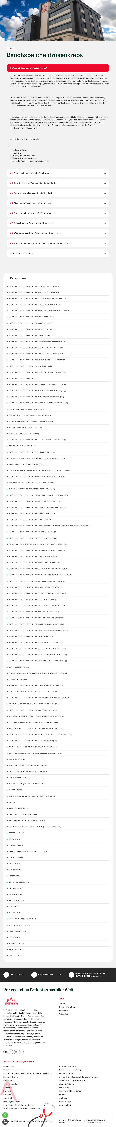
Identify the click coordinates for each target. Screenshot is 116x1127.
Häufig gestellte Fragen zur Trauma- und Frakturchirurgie (38, 569)
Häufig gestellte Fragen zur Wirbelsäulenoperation (35, 563)
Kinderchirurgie (64, 1088)
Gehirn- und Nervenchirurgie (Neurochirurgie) (32, 796)
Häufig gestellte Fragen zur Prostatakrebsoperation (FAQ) (38, 403)
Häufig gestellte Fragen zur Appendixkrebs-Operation (36, 354)
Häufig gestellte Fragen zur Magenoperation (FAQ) (34, 612)
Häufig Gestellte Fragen (21, 378)
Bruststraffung (17, 759)
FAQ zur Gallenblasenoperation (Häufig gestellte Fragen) (38, 673)
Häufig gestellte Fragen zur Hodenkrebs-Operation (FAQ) (37, 391)
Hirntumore (15, 864)
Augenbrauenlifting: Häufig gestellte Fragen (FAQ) (34, 704)
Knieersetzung (16, 894)
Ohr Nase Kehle (65, 1102)
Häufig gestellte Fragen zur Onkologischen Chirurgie (36, 587)
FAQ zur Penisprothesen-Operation (26, 409)
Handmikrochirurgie (10, 1077)
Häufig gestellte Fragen (67, 1007)
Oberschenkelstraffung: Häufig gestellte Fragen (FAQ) (36, 716)
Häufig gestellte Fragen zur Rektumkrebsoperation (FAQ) (37, 440)
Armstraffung (16, 950)
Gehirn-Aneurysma (18, 778)
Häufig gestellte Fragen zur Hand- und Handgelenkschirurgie (40, 575)
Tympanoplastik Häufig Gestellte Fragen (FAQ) (32, 489)
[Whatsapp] (5, 1115)
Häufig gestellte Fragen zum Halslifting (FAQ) (32, 452)
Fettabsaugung (16, 833)
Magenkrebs (15, 913)
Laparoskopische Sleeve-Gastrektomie (28, 851)
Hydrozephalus (16, 943)
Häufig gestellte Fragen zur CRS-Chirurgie (30, 366)
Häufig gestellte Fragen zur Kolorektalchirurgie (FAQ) (36, 624)
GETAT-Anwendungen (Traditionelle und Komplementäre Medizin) (27, 1073)
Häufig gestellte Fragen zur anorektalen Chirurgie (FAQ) (37, 649)
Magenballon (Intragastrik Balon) (26, 784)
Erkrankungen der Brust (68, 1066)
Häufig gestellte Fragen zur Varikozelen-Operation (35, 305)
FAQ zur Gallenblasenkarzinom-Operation (30, 415)
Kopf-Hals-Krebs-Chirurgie (22, 919)
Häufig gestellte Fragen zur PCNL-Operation (31, 335)
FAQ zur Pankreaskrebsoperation (25, 427)
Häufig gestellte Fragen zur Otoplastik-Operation (34, 501)
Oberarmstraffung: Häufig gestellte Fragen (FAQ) (33, 722)
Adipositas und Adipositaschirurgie (72, 1080)
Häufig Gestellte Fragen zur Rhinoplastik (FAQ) (32, 532)
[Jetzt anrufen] (5, 1122)
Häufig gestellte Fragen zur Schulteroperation (33, 556)
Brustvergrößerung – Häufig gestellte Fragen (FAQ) (35, 753)
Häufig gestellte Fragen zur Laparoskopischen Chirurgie (37, 593)
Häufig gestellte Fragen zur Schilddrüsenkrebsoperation (38, 372)
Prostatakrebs (16, 870)
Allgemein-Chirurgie (19, 808)
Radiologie (7, 1091)
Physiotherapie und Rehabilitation (15, 1070)
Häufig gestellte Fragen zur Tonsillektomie (31, 520)
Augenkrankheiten (66, 1105)
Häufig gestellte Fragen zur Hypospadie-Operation (34, 292)
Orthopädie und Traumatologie (70, 1091)
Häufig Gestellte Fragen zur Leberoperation (31, 636)
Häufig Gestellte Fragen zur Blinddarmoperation (33, 642)
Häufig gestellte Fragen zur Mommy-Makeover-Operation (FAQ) (40, 735)
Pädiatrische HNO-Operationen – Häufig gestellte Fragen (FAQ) (40, 470)
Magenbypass (15, 790)
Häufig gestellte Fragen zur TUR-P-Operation (31, 317)
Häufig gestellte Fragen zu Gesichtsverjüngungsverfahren (39, 698)
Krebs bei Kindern (17, 931)
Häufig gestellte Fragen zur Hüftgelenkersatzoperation (37, 581)
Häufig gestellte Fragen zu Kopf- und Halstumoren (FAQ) (37, 477)
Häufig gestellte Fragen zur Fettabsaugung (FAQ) (33, 741)
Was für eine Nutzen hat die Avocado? (28, 765)
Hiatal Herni (15, 876)
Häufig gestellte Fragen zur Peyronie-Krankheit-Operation (38, 298)
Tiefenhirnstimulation (20, 925)
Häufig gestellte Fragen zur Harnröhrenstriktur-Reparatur (39, 311)
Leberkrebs (14, 907)
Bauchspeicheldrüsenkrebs (23, 814)
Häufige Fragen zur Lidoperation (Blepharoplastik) (35, 827)
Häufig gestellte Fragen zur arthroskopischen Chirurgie (37, 550)
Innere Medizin (8, 1098)
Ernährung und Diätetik (11, 1102)
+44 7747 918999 (17, 975)
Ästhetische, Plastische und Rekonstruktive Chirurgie (78, 1077)
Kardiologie (7, 1080)
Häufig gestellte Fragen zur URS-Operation (30, 329)
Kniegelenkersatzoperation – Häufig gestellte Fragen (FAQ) (38, 544)
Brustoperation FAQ (19, 667)
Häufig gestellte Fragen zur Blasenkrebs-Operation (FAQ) (37, 384)
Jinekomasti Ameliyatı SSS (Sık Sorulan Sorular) (33, 747)
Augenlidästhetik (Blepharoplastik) (27, 821)
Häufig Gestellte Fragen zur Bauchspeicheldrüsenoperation (39, 630)
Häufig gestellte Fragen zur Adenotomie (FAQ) (32, 513)
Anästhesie (7, 1088)
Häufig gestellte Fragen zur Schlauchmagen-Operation (37, 685)
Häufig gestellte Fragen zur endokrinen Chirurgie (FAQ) (37, 606)
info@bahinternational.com (49, 975)
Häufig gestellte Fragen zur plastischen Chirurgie (34, 286)
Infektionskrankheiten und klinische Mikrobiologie (21, 1109)
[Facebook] (5, 1052)
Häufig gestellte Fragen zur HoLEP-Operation (31, 323)
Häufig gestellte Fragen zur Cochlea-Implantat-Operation (38, 495)
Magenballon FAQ (18, 679)
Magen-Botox (16, 845)
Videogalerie (64, 1014)
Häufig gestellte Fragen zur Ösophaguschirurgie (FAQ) (36, 618)
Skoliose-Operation (19, 882)
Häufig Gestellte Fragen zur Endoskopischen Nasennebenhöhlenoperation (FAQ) (49, 526)
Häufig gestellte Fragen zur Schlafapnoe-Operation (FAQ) (38, 507)
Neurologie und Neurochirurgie (70, 1070)
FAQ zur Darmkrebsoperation (23, 446)
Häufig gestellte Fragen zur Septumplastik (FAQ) (33, 538)
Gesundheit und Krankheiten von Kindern (18, 1105)
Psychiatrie (7, 1095)
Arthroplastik (16, 888)
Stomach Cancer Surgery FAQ (24, 434)
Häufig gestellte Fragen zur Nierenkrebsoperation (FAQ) (37, 397)
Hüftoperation (16, 900)
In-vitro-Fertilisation (10, 1084)
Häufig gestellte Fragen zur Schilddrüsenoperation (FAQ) (38, 661)
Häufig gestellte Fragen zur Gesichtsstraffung (33, 710)
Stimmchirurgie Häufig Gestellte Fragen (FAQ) (31, 483)
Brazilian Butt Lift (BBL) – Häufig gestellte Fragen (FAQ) (36, 728)
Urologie (62, 1095)
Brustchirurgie (8, 1066)
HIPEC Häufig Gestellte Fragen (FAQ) (26, 464)
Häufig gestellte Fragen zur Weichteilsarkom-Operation (37, 360)
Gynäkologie (63, 1098)
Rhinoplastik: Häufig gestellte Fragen (28, 771)
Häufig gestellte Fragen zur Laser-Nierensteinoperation (37, 341)
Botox (12, 802)
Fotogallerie (63, 1010)
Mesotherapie (15, 839)
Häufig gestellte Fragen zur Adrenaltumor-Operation (36, 348)
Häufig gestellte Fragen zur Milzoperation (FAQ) (33, 599)
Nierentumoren (16, 857)
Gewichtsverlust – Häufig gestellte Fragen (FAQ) (33, 692)
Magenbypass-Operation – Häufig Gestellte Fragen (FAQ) (37, 458)
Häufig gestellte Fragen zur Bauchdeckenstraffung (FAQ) (38, 655)
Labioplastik (15, 956)
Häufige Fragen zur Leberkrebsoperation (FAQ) (32, 421)
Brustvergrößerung (66, 1073)
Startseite (63, 1003)
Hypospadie (14, 937)
